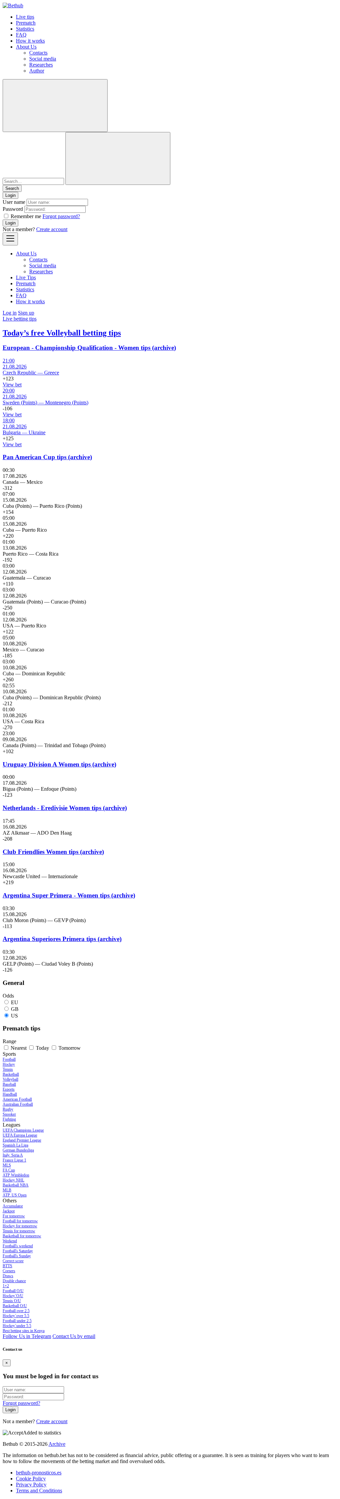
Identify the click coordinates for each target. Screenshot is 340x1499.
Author (36, 70)
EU (14, 1002)
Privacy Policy (31, 1484)
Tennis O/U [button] (12, 1300)
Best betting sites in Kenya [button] (23, 1330)
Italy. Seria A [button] (13, 1155)
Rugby (8, 1109)
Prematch (26, 23)
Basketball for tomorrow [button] (22, 1236)
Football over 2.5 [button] (16, 1310)
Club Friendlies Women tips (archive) (53, 851)
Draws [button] (8, 1276)
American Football (17, 1099)
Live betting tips (20, 319)
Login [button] (10, 195)
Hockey (9, 1064)
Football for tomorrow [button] (20, 1221)
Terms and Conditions (39, 1490)
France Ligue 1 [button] (14, 1160)
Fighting (9, 1119)
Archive (56, 1444)
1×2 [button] (6, 1286)
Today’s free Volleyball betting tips (62, 333)
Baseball (9, 1084)
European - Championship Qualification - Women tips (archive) (89, 347)
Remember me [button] (26, 216)
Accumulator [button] (13, 1206)
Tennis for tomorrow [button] (19, 1231)
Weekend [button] (10, 1241)
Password (13, 209)
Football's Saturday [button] (18, 1251)
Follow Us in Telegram (27, 1336)
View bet (12, 384)
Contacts (38, 53)
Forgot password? (61, 216)
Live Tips (26, 277)
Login (10, 222)
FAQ (21, 35)
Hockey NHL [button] (13, 1180)
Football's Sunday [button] (17, 1256)
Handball (10, 1094)
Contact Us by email (73, 1336)
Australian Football (18, 1104)
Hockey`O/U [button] (13, 1296)
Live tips (25, 17)
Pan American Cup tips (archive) (47, 457)
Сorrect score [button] (13, 1261)
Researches (41, 65)
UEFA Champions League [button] (23, 1130)
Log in (10, 313)
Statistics (25, 29)
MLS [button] (7, 1165)
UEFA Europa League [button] (20, 1135)
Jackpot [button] (9, 1211)
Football (9, 1059)
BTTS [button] (7, 1266)
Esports (9, 1089)
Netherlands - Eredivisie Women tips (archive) (65, 807)
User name (14, 202)
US (14, 1016)
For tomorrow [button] (14, 1216)
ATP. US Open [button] (15, 1195)
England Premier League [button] (22, 1140)
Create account (51, 229)
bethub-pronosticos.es (38, 1472)
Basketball (11, 1074)
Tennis (8, 1069)
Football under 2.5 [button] (17, 1320)
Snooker (9, 1114)
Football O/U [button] (13, 1291)
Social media (42, 59)
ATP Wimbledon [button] (16, 1175)
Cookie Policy (31, 1478)
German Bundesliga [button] (18, 1150)
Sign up (26, 313)
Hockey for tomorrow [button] (20, 1226)
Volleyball (10, 1079)
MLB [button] (7, 1190)
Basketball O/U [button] (15, 1305)
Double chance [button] (14, 1281)
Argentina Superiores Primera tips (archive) (62, 938)
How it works (30, 41)
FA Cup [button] (9, 1170)
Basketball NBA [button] (16, 1185)
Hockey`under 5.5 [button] (17, 1325)
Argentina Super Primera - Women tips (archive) (69, 895)
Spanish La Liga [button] (15, 1145)
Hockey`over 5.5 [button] (16, 1315)
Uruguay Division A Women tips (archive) (59, 764)
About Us (26, 47)
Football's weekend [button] (18, 1246)
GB (15, 1009)
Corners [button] (9, 1271)
